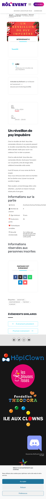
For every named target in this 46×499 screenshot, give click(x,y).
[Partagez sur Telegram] (20, 282)
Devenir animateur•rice (23, 11)
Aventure (20, 300)
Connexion (38, 11)
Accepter (23, 481)
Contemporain (14, 302)
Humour (12, 304)
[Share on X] (20, 277)
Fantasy (26, 302)
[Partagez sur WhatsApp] (30, 277)
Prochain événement (21, 331)
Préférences (23, 493)
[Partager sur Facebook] (15, 277)
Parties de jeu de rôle (15, 16)
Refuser (23, 487)
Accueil (11, 14)
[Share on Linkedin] (25, 277)
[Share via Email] (25, 282)
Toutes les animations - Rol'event (25, 14)
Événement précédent (25, 324)
